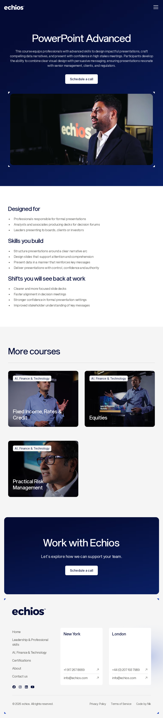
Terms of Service (121, 703)
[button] (155, 7)
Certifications (21, 660)
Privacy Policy (97, 703)
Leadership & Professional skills (30, 642)
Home (16, 632)
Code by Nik (143, 703)
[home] (14, 7)
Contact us (19, 676)
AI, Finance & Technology (29, 652)
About (16, 668)
